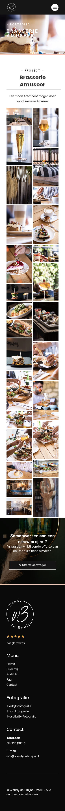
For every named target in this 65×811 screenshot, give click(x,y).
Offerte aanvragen (34, 565)
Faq (9, 679)
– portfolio (18, 24)
